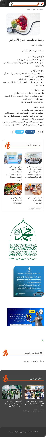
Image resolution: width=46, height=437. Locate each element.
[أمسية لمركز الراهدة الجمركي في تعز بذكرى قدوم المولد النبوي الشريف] (12, 392)
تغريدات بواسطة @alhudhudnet (33, 361)
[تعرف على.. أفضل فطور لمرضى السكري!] (33, 189)
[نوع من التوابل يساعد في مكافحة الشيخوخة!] (13, 189)
